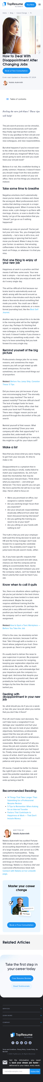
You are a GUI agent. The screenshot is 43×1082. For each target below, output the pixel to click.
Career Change (21, 13)
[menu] (39, 5)
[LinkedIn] (21, 1042)
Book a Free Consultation (16, 71)
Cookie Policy (31, 1049)
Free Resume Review (21, 978)
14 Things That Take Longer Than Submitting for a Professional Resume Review (22, 800)
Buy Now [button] (30, 5)
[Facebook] (12, 1042)
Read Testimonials (21, 986)
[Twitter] (17, 1042)
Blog (11, 13)
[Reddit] (30, 1042)
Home (5, 13)
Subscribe (35, 1071)
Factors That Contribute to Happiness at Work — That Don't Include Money (22, 815)
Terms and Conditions (9, 1049)
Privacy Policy (21, 1049)
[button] (21, 1008)
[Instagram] (25, 1042)
